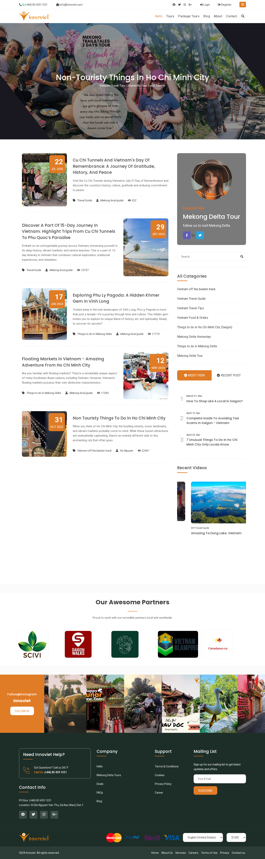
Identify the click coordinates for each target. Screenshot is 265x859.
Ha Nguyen (126, 450)
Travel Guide (84, 200)
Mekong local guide (111, 200)
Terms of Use (209, 852)
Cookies (160, 775)
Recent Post (230, 375)
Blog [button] (206, 16)
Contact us (238, 852)
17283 (104, 392)
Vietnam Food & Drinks (192, 318)
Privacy (224, 852)
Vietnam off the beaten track (94, 450)
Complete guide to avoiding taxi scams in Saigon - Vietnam (212, 420)
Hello (100, 766)
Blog (99, 801)
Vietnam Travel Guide (191, 299)
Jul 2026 (57, 164)
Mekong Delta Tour (190, 356)
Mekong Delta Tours (109, 775)
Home (155, 852)
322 (133, 200)
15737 (84, 270)
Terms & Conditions (167, 766)
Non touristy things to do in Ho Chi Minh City (119, 418)
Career (159, 792)
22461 (145, 450)
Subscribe (205, 790)
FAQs (100, 792)
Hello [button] (158, 16)
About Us (167, 852)
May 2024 (158, 363)
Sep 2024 (158, 229)
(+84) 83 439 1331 (36, 4)
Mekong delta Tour (211, 216)
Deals (100, 783)
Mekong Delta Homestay (194, 337)
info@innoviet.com (71, 4)
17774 (155, 333)
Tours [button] (170, 16)
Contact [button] (231, 16)
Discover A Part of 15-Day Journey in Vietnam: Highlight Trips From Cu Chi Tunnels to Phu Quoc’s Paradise (68, 231)
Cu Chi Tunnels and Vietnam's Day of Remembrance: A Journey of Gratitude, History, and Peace (114, 166)
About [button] (218, 16)
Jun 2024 (57, 299)
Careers (193, 852)
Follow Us (22, 711)
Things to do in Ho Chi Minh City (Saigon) (204, 327)
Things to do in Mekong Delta (94, 333)
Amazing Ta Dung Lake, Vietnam (205, 533)
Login (206, 4)
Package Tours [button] (188, 16)
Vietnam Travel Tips (190, 308)
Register (226, 4)
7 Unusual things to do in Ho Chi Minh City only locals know (211, 442)
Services (180, 852)
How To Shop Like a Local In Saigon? (214, 401)
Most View (196, 375)
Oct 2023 (56, 422)
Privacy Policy (163, 783)
